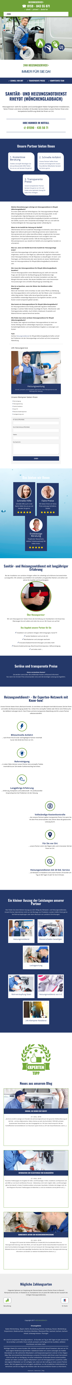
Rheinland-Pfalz (44, 1331)
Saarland (52, 1331)
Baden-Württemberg (12, 1329)
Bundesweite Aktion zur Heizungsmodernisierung (36, 1235)
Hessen (54, 1329)
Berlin (27, 1329)
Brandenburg (34, 1329)
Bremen (42, 1329)
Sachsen (58, 1331)
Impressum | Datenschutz (34, 1370)
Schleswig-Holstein (35, 1333)
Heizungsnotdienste (22, 336)
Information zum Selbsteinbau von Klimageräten (36, 1173)
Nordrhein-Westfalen (31, 1331)
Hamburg (48, 1329)
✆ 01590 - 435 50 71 (36, 127)
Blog (43, 1370)
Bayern (22, 1329)
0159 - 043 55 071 (36, 6)
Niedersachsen (18, 1331)
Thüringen (45, 1333)
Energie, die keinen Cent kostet (36, 1111)
